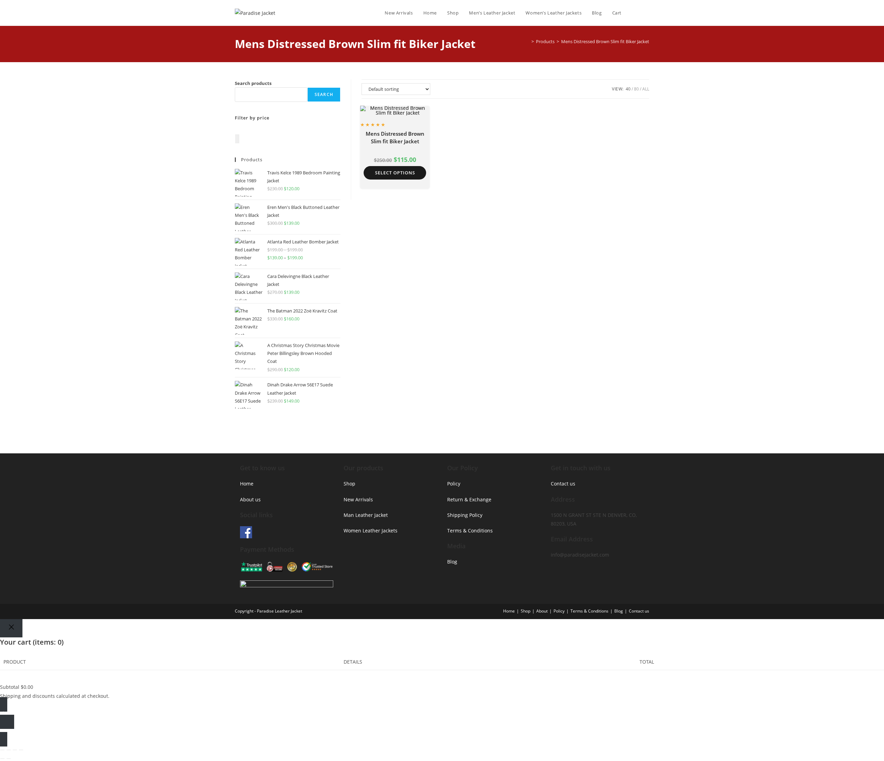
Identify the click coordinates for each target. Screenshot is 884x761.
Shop (349, 483)
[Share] (14, 750)
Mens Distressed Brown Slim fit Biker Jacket (605, 41)
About (542, 611)
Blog (452, 561)
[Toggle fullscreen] (8, 750)
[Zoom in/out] (2, 750)
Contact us (563, 483)
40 (628, 89)
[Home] (527, 41)
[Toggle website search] (647, 13)
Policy (453, 483)
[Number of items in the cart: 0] (237, 138)
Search (324, 94)
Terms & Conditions (470, 530)
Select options (395, 173)
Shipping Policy (464, 515)
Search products (253, 83)
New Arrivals (358, 499)
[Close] (11, 628)
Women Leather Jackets (370, 530)
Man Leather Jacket (366, 515)
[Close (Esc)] (21, 750)
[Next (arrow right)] (8, 758)
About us (250, 499)
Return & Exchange (469, 499)
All (645, 89)
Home (246, 483)
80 (636, 89)
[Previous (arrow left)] (2, 758)
